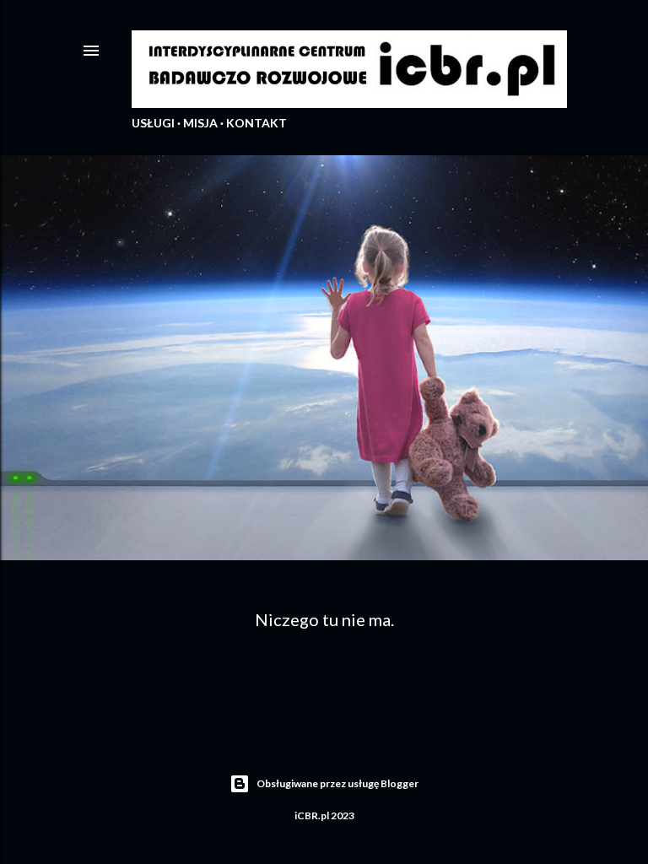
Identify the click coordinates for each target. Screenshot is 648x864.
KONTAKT (256, 123)
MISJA (200, 123)
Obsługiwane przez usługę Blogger (337, 783)
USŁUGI (153, 123)
